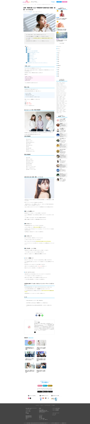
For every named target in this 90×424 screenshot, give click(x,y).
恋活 (58, 63)
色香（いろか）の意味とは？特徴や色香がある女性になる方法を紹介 (29, 371)
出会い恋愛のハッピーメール (26, 4)
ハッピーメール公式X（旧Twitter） (56, 408)
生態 (63, 104)
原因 (57, 97)
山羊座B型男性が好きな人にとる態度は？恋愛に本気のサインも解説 (29, 348)
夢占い (63, 97)
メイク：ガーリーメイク (32, 61)
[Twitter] (39, 315)
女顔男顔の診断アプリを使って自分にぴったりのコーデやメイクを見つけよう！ (37, 62)
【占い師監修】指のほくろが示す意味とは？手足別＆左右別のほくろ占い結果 (61, 29)
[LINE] (42, 315)
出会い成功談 (40, 416)
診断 (57, 28)
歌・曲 (63, 103)
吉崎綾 (60, 97)
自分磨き (64, 109)
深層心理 (59, 65)
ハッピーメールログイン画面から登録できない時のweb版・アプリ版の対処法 (61, 19)
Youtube (58, 83)
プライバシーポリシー (41, 409)
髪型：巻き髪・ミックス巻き (32, 58)
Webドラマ (64, 82)
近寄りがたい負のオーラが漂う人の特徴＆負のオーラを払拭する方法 (41, 371)
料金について (27, 412)
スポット (58, 88)
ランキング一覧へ (61, 43)
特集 (58, 71)
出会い (58, 17)
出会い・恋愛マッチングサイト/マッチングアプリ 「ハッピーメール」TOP (31, 408)
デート (65, 88)
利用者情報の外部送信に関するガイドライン (44, 411)
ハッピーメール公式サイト (42, 330)
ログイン (50, 385)
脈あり (61, 109)
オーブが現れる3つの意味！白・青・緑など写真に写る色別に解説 (61, 40)
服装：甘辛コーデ (31, 56)
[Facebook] (36, 315)
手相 (60, 102)
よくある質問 (27, 413)
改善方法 (63, 102)
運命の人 (61, 111)
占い (64, 96)
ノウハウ (58, 90)
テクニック (62, 88)
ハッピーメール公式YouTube (55, 410)
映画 (60, 103)
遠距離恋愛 (64, 111)
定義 (58, 59)
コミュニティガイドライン (42, 412)
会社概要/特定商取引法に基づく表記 (43, 410)
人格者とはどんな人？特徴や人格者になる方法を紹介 (29, 359)
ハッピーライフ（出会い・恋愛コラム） (43, 419)
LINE (57, 82)
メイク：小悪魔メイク (31, 59)
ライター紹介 (53, 405)
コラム (59, 48)
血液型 (61, 110)
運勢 (57, 111)
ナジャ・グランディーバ (59, 89)
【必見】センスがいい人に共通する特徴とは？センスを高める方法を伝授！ (41, 348)
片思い (59, 67)
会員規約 (40, 408)
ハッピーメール (62, 90)
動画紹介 (61, 96)
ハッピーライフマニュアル (47, 405)
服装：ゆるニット (31, 55)
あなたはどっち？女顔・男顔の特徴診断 (32, 50)
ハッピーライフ (32, 4)
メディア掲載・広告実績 (41, 418)
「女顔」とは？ (28, 47)
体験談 (64, 95)
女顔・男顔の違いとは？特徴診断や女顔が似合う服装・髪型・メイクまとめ (45, 4)
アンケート (59, 46)
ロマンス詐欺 (58, 95)
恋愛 (58, 61)
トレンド (59, 50)
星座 (57, 103)
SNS (60, 82)
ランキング (41, 405)
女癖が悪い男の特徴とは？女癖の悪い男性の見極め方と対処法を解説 (41, 360)
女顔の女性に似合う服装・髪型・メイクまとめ (32, 52)
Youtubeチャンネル (62, 83)
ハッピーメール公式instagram (55, 409)
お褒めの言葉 (40, 417)
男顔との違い (28, 49)
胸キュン (58, 109)
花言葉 (57, 110)
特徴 (35, 4)
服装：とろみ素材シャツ (32, 53)
